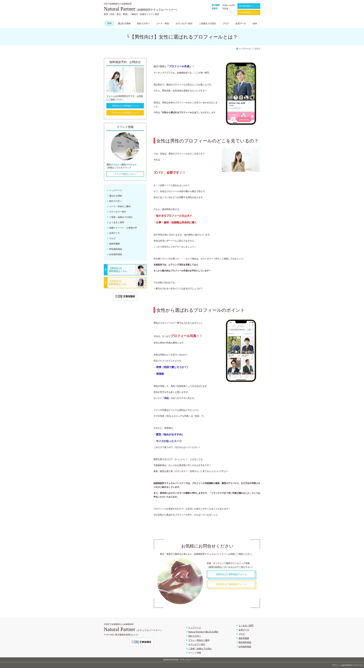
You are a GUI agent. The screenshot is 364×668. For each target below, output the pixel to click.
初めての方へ (194, 636)
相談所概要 (243, 638)
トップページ (194, 627)
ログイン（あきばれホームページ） (348, 665)
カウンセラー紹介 (196, 644)
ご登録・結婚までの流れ (200, 648)
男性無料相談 (244, 642)
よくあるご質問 (245, 625)
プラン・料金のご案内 (199, 640)
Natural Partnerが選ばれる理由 (203, 631)
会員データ (243, 629)
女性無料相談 (244, 646)
